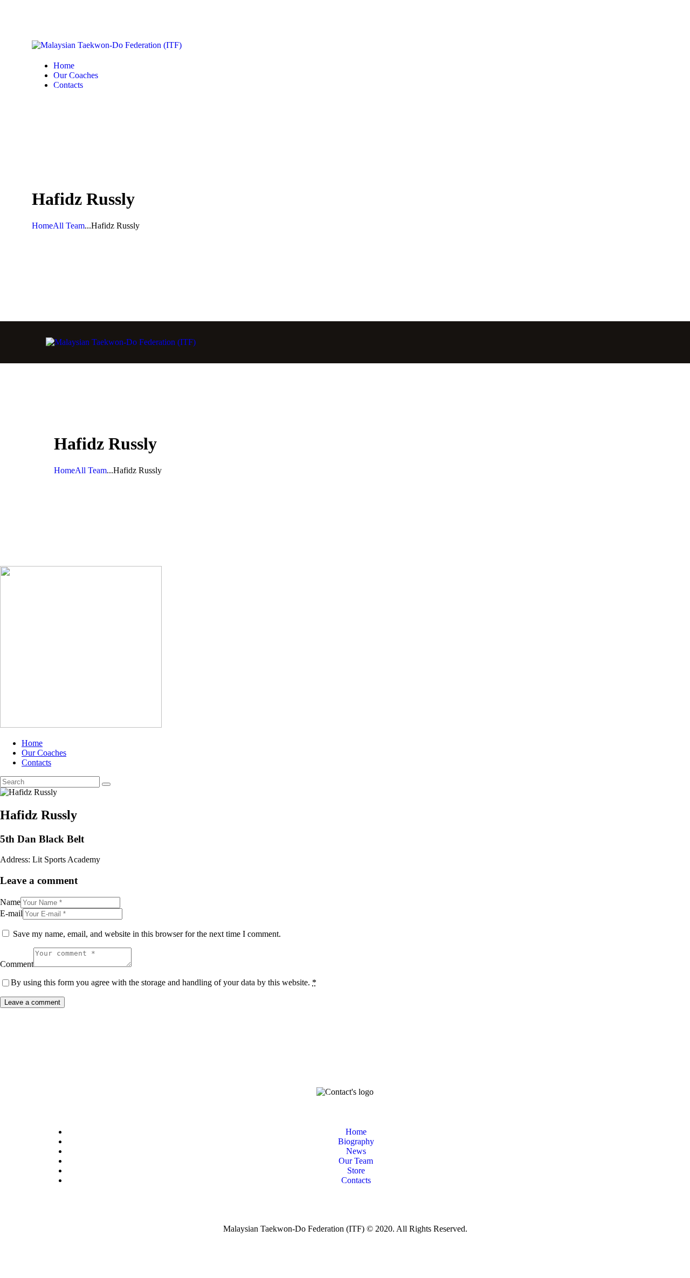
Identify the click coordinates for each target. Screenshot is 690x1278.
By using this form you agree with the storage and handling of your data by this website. (163, 982)
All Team (69, 225)
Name (10, 902)
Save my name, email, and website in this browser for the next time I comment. (147, 933)
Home (42, 225)
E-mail (11, 913)
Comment (16, 964)
